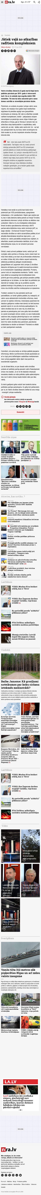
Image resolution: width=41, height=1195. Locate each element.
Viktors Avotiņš (5, 47)
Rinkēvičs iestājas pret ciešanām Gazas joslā (29, 481)
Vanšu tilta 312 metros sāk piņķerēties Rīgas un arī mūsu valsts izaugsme (20, 973)
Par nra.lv (3, 1181)
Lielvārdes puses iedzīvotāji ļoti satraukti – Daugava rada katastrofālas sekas (21, 553)
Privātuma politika (22, 1181)
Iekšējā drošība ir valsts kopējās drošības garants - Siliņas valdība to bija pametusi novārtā (10, 458)
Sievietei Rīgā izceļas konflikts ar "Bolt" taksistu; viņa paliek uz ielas (30, 1010)
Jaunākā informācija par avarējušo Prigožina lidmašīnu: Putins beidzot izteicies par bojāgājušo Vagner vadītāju (23, 529)
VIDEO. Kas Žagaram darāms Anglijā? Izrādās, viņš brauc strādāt (25, 601)
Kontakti (3, 1187)
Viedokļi (7, 35)
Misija (14, 1181)
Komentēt (20, 412)
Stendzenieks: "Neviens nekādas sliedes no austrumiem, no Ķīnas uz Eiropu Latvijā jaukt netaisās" (10, 484)
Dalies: (12, 406)
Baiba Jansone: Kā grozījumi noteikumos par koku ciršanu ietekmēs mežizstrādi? (20, 684)
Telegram (22, 402)
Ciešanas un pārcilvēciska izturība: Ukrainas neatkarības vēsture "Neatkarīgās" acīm (22, 562)
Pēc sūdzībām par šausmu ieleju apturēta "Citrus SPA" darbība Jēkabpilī (20, 504)
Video (5, 825)
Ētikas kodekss (26, 1184)
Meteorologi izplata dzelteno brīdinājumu (10, 1031)
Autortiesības (17, 1184)
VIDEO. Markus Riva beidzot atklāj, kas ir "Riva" (24, 587)
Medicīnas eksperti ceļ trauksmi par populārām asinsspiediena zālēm (22, 344)
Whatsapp (31, 402)
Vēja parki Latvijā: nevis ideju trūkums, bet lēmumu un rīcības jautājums (30, 458)
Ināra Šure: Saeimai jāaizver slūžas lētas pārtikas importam (29, 751)
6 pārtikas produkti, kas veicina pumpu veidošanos (21, 569)
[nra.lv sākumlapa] (10, 2)
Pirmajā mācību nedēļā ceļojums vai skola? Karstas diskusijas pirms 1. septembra (22, 545)
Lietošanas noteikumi (6, 1184)
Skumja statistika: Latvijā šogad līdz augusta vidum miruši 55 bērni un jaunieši (24, 636)
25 (25, 564)
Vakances (33, 1184)
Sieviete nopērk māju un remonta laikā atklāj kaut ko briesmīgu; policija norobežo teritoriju (24, 339)
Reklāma (9, 1181)
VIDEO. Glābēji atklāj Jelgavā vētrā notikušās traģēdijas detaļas (29, 1033)
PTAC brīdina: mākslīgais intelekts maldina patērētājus (25, 623)
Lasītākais (6, 582)
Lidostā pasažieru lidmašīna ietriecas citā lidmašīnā (23, 520)
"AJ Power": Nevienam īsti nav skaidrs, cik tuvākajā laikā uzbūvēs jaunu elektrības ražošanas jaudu (22, 513)
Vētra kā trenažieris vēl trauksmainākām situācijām (9, 1009)
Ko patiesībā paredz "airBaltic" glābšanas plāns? (25, 612)
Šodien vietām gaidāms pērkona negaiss (21, 537)
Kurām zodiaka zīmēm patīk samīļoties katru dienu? (19, 576)
